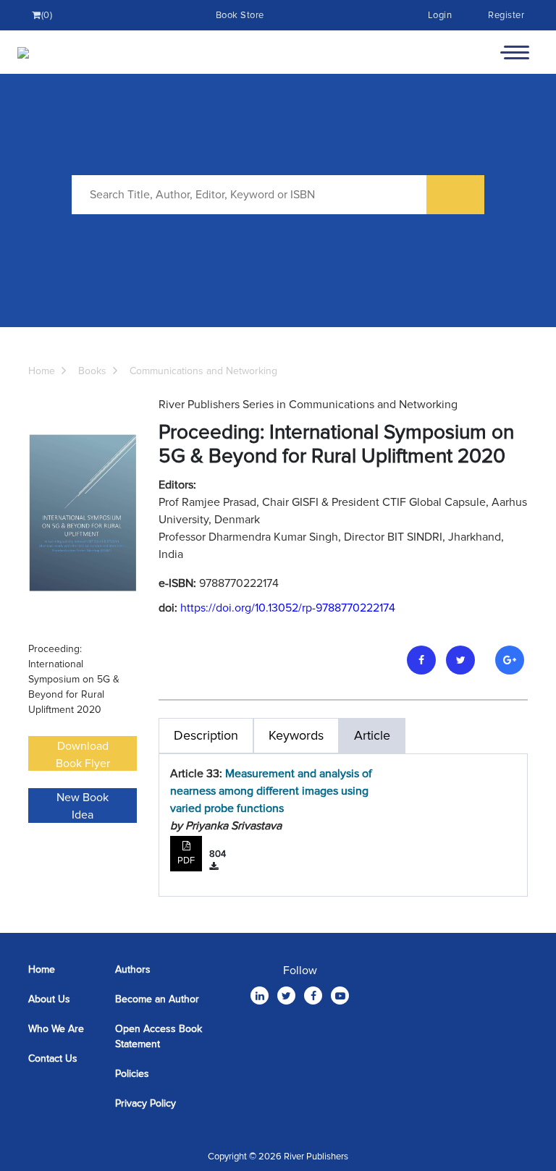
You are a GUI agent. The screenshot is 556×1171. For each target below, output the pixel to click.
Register (506, 15)
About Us (49, 999)
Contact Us (52, 1058)
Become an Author (157, 999)
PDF (186, 860)
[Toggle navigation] (515, 52)
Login (440, 15)
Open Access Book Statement (158, 1036)
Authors (133, 969)
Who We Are (56, 1029)
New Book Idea (82, 806)
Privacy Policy (145, 1103)
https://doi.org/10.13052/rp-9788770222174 (287, 608)
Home (41, 371)
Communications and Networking (203, 371)
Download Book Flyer (83, 755)
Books (92, 371)
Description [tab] (206, 735)
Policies (132, 1074)
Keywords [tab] (296, 735)
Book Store (240, 15)
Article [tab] (372, 735)
